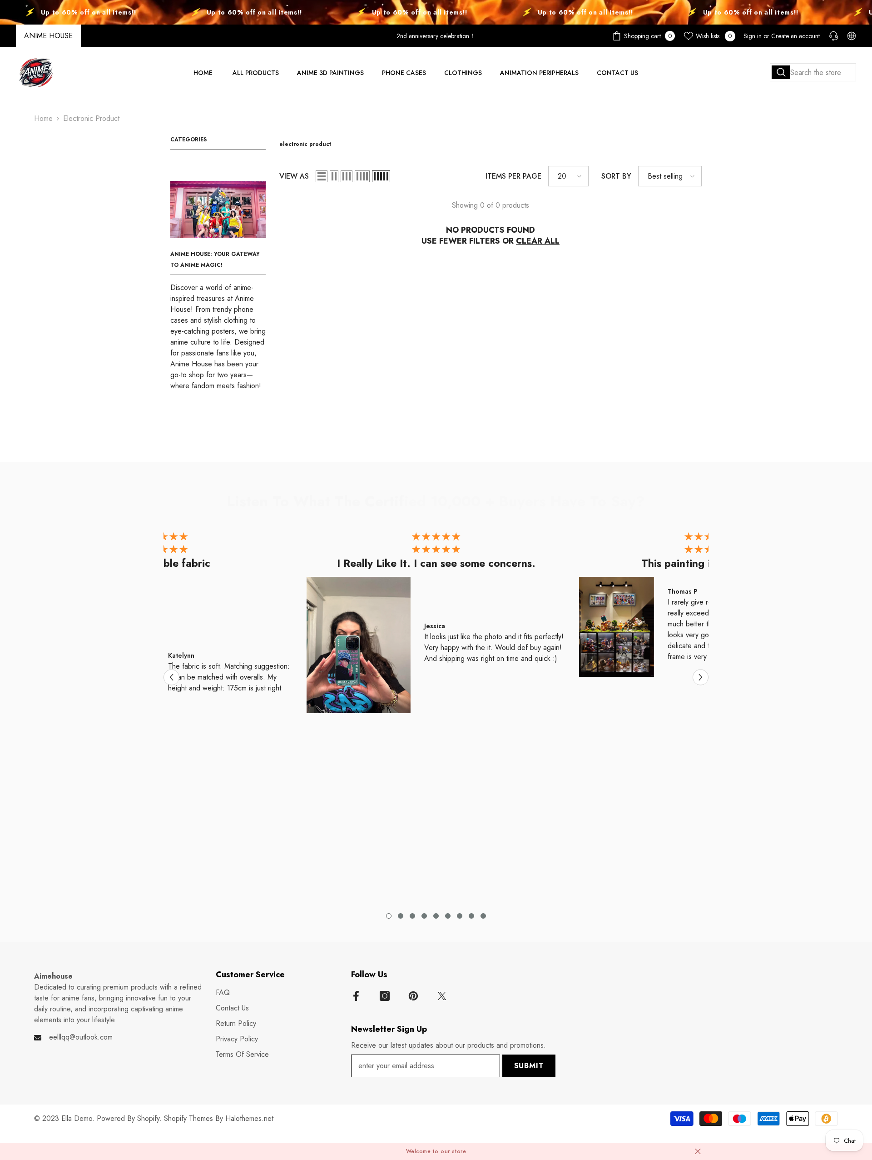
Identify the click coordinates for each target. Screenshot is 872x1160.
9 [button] (483, 916)
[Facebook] (356, 996)
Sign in (752, 35)
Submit (529, 1065)
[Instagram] (385, 996)
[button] (321, 176)
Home (43, 118)
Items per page (513, 176)
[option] (436, 625)
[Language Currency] (851, 35)
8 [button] (471, 916)
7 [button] (459, 916)
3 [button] (412, 916)
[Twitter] (442, 996)
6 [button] (448, 916)
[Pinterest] (413, 996)
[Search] (813, 72)
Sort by (616, 176)
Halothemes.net (249, 1118)
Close (698, 1151)
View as (294, 176)
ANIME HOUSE (48, 35)
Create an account (795, 35)
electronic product (91, 118)
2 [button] (400, 916)
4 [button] (424, 916)
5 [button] (436, 916)
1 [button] (388, 916)
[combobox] (813, 72)
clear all (538, 240)
